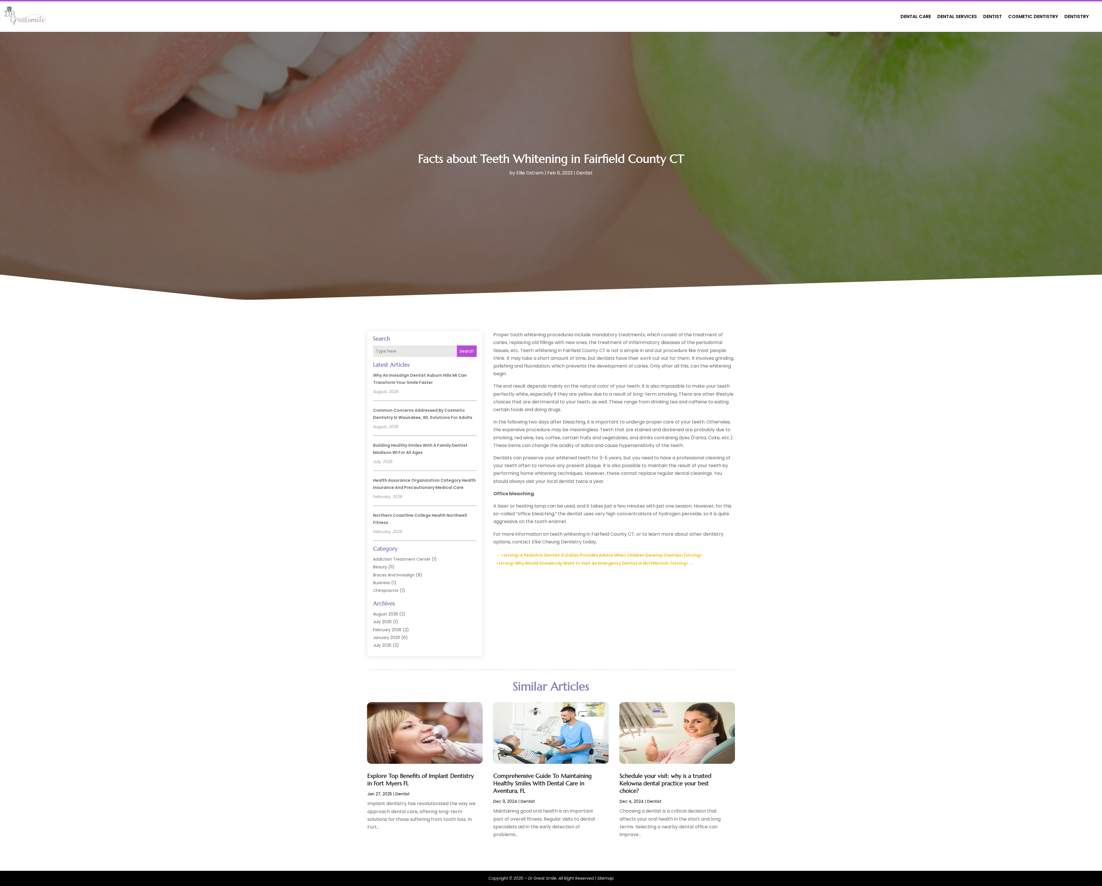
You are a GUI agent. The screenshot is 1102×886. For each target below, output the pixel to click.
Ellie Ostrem (530, 173)
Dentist (992, 16)
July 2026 (382, 622)
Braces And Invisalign (394, 575)
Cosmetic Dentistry (1033, 16)
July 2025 (382, 645)
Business (381, 583)
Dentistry (1076, 16)
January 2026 (386, 637)
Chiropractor (386, 590)
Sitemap (605, 878)
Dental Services (957, 16)
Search (467, 351)
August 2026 (385, 614)
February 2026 (387, 630)
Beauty (380, 567)
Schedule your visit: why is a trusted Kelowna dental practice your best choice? (665, 783)
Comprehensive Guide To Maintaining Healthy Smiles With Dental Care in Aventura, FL (542, 783)
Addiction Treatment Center (401, 559)
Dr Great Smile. (542, 878)
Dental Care (916, 16)
